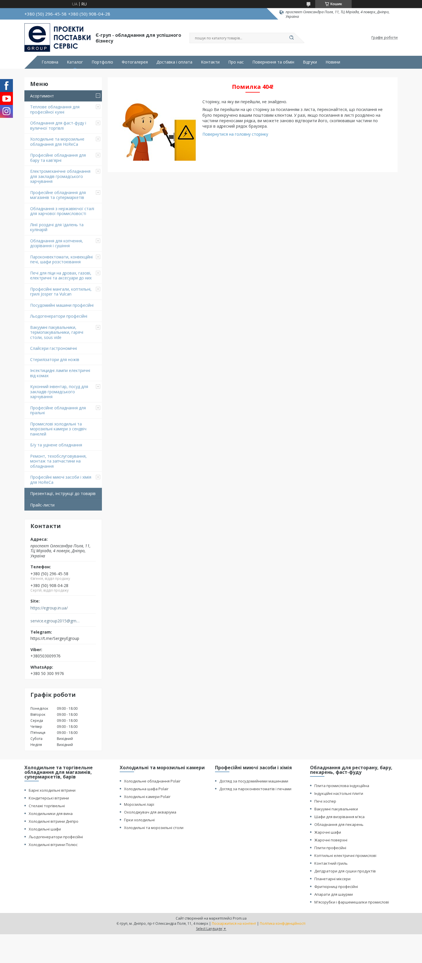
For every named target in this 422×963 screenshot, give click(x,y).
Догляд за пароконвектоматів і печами (255, 788)
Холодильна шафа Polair (146, 788)
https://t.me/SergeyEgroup (54, 638)
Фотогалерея (135, 62)
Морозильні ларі (139, 804)
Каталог (75, 62)
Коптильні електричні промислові (345, 855)
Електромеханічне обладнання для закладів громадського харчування (60, 176)
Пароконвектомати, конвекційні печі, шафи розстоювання (61, 259)
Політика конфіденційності (282, 923)
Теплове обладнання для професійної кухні (55, 109)
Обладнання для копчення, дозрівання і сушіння (56, 243)
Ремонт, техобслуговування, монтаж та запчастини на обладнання (58, 461)
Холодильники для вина (51, 813)
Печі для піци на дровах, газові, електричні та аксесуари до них (61, 275)
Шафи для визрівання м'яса (339, 816)
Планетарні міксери (332, 878)
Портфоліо (102, 62)
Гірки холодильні (139, 819)
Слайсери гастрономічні (53, 348)
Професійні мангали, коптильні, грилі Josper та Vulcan (61, 291)
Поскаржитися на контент (234, 923)
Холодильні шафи (45, 829)
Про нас (236, 62)
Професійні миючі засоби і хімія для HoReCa (60, 479)
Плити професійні (330, 847)
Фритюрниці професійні (336, 886)
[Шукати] (291, 38)
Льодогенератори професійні (58, 316)
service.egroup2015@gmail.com (55, 621)
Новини (333, 62)
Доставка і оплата (174, 62)
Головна (50, 62)
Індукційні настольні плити (338, 793)
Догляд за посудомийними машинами (253, 781)
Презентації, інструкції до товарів (63, 493)
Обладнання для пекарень (338, 824)
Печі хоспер (325, 801)
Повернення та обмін (273, 62)
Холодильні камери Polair (147, 796)
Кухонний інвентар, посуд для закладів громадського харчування (59, 391)
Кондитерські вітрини (49, 798)
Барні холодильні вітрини (52, 790)
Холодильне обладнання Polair (152, 781)
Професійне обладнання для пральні (58, 410)
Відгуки (310, 62)
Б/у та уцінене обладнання (56, 445)
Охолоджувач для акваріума (150, 812)
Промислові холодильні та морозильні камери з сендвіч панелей (58, 429)
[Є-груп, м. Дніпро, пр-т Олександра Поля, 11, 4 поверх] (57, 37)
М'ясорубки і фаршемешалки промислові (351, 902)
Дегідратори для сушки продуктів (345, 871)
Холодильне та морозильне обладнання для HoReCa (57, 141)
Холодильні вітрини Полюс (53, 844)
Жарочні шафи (327, 832)
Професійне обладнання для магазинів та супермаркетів (58, 195)
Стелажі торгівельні (47, 805)
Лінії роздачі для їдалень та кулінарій (57, 227)
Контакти (210, 62)
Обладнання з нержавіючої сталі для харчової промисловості (62, 211)
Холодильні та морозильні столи (153, 827)
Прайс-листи (42, 505)
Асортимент (42, 96)
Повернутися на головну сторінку (235, 134)
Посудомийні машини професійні (62, 305)
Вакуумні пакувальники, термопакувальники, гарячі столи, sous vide (56, 332)
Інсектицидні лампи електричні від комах (60, 373)
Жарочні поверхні (330, 840)
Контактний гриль (331, 863)
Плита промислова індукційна (341, 785)
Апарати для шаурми (333, 894)
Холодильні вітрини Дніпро (53, 821)
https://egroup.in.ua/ (49, 608)
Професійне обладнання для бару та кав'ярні (58, 157)
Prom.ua (240, 918)
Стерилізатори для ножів (54, 359)
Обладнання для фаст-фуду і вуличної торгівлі (58, 125)
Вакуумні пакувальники (336, 809)
